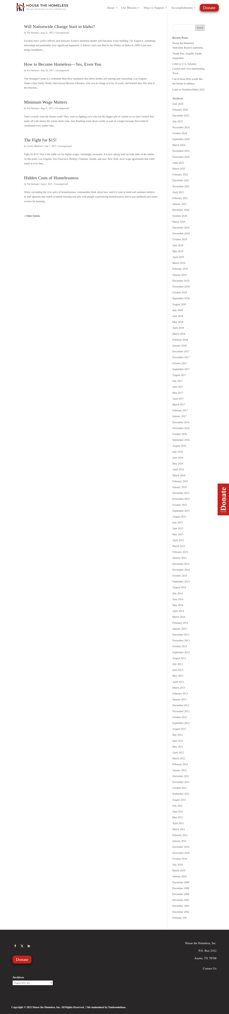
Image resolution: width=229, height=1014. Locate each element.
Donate (209, 7)
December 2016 (180, 422)
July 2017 (177, 380)
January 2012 (179, 770)
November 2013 (181, 640)
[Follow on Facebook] (15, 946)
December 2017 (180, 351)
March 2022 (178, 168)
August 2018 (179, 304)
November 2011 (180, 782)
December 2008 (180, 888)
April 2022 (178, 162)
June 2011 (177, 811)
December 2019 (180, 227)
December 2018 (180, 280)
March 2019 (178, 263)
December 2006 (180, 894)
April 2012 (178, 752)
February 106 (179, 917)
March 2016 (178, 475)
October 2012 (179, 717)
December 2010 (180, 846)
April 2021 (178, 192)
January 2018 (179, 345)
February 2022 (180, 174)
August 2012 (179, 728)
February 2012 (180, 764)
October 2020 (179, 215)
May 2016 (177, 463)
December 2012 (180, 705)
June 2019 (177, 245)
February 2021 (180, 198)
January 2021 (179, 204)
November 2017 (181, 357)
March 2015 (178, 546)
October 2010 (179, 858)
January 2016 (179, 487)
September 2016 (181, 439)
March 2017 (178, 404)
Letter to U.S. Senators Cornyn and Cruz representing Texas (188, 68)
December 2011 (180, 776)
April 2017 (178, 398)
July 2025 (177, 121)
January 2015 (179, 557)
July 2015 (177, 522)
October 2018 (179, 292)
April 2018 (178, 327)
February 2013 (180, 693)
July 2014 (177, 593)
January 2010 (179, 876)
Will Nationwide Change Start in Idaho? (59, 26)
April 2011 (178, 823)
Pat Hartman (33, 32)
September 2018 (181, 298)
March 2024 (178, 145)
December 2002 (180, 911)
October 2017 (179, 363)
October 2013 (179, 646)
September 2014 (181, 581)
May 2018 (177, 322)
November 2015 (181, 498)
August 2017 (179, 375)
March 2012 (178, 758)
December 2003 (180, 905)
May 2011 (177, 817)
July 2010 (177, 864)
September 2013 (181, 652)
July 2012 (177, 734)
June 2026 (177, 103)
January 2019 (179, 274)
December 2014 (180, 563)
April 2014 (178, 611)
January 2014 (179, 628)
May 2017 (177, 392)
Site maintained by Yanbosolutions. (106, 1007)
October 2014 (179, 575)
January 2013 (179, 699)
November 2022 (181, 156)
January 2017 (179, 416)
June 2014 (177, 599)
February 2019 (180, 268)
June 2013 (177, 670)
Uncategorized (62, 32)
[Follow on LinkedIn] (28, 946)
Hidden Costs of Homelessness (51, 177)
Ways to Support (154, 8)
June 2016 (177, 457)
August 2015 (179, 516)
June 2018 (177, 316)
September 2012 (181, 723)
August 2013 (179, 658)
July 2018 (177, 310)
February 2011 (180, 835)
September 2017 (181, 369)
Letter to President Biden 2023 (188, 89)
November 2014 (181, 569)
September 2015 (181, 510)
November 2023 (181, 150)
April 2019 (178, 257)
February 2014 (180, 622)
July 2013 (177, 664)
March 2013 (178, 687)
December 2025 (180, 115)
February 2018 (180, 339)
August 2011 (179, 799)
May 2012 (177, 746)
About (110, 8)
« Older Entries (32, 215)
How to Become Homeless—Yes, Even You (62, 64)
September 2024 (181, 139)
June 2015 (177, 528)
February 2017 (180, 410)
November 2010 (181, 852)
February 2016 (180, 481)
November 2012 (181, 711)
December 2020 (180, 209)
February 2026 (180, 109)
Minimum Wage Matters (45, 102)
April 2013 (178, 681)
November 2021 (181, 186)
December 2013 (180, 634)
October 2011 (179, 787)
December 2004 (180, 900)
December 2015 (180, 493)
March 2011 (178, 829)
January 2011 (179, 841)
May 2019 (177, 251)
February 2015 (180, 552)
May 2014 (177, 605)
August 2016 (179, 445)
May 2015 (177, 534)
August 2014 (179, 587)
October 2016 (179, 434)
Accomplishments (182, 8)
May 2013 (177, 675)
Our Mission (129, 8)
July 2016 (177, 451)
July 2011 (177, 805)
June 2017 (177, 386)
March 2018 (178, 333)
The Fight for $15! (40, 140)
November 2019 (181, 233)
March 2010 (178, 870)
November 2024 (181, 127)
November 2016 (181, 428)
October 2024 (179, 133)
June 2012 (177, 740)
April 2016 (178, 469)
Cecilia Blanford (35, 146)
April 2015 (178, 540)
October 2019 (179, 239)
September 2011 (180, 793)
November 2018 (181, 286)
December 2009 (180, 882)
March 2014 (178, 616)
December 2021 (180, 180)
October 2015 (179, 504)
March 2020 (178, 221)
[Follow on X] (22, 946)
